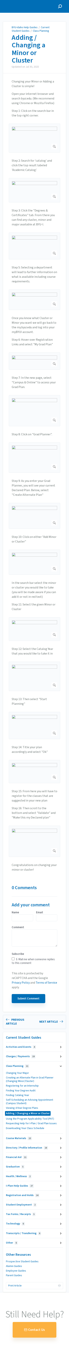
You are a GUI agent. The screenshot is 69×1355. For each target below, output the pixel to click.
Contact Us (36, 1329)
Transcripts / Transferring (23, 1233)
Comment (18, 927)
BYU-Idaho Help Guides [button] (20, 2)
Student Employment (20, 1205)
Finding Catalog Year (17, 1095)
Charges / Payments (20, 1056)
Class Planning (41, 31)
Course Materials (18, 1138)
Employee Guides (16, 1271)
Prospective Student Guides (22, 1261)
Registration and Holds (22, 1195)
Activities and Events (20, 1047)
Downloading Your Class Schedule (25, 1128)
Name (15, 912)
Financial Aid (16, 1157)
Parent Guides (14, 1275)
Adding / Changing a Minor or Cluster (28, 49)
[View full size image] (34, 138)
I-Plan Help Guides (19, 1186)
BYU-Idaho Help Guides (25, 27)
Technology (15, 1224)
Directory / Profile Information (26, 1148)
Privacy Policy (21, 983)
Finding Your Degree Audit (20, 1091)
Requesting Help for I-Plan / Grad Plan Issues (31, 1123)
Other (11, 1243)
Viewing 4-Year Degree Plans (22, 1108)
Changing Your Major (17, 1073)
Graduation (14, 1167)
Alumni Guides (14, 1266)
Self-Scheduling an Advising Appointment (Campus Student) (29, 1101)
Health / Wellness (18, 1176)
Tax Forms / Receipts (20, 1214)
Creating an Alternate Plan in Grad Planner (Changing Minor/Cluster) (29, 1079)
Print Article (15, 1286)
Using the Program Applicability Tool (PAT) (30, 1119)
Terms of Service (46, 983)
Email (39, 912)
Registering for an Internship (22, 1086)
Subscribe (18, 954)
